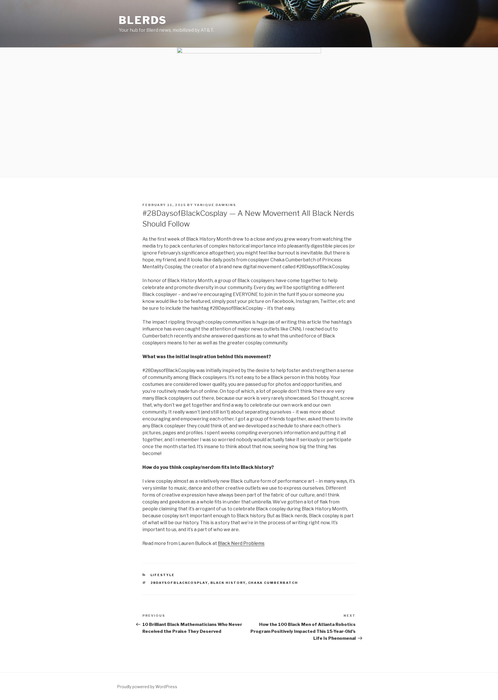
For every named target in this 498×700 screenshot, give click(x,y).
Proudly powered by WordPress (147, 686)
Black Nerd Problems (241, 543)
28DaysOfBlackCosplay (179, 583)
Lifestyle (162, 575)
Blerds (143, 20)
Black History (228, 583)
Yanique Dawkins (215, 205)
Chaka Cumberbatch (273, 583)
